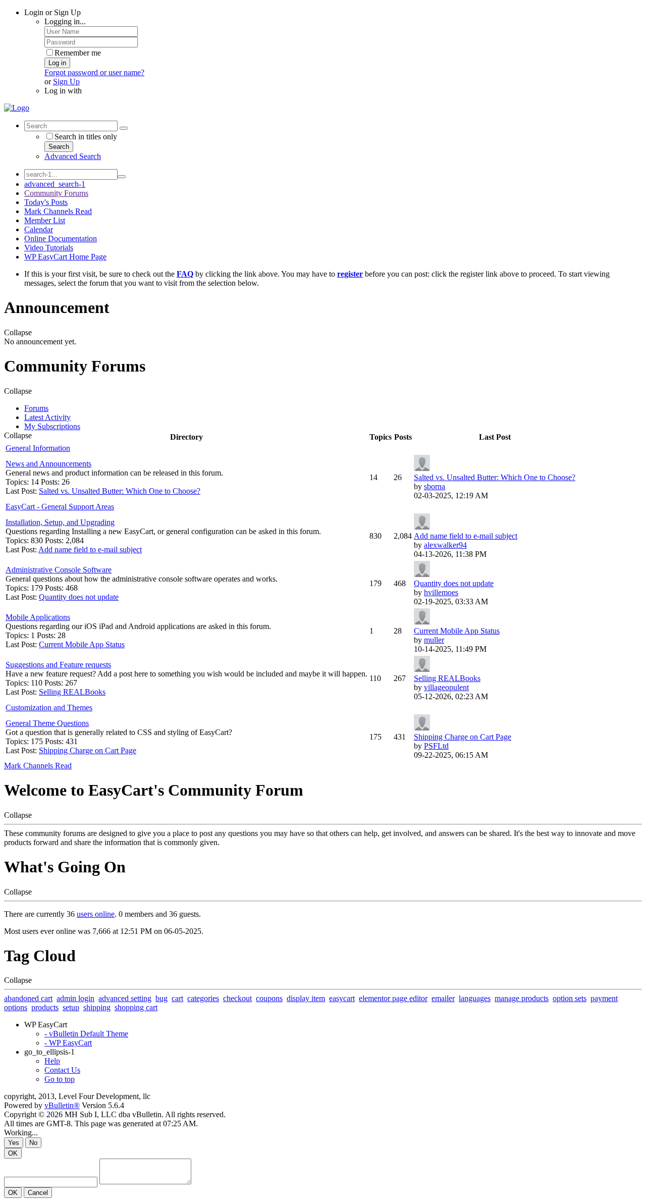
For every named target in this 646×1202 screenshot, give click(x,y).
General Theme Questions (47, 723)
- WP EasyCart (68, 1042)
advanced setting (124, 998)
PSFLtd (436, 746)
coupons (269, 998)
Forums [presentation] (36, 408)
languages (475, 998)
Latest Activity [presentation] (47, 417)
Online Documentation (60, 238)
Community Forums (56, 193)
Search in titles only (86, 136)
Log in (57, 63)
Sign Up (66, 81)
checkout (237, 998)
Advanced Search (72, 156)
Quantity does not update (79, 597)
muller (434, 640)
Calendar (38, 229)
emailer (443, 998)
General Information (38, 448)
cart (177, 998)
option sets (569, 998)
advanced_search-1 (54, 184)
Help (52, 1061)
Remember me (78, 52)
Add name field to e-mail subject (90, 549)
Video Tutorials (48, 247)
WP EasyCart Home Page (65, 256)
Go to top (59, 1079)
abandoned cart (28, 998)
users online (96, 914)
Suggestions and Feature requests (58, 664)
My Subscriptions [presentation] (52, 426)
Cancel (38, 1192)
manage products (522, 998)
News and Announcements (48, 463)
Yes (13, 1142)
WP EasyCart (45, 1024)
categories (203, 998)
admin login (75, 998)
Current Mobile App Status (82, 644)
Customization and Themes (49, 707)
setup (71, 1007)
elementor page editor (393, 998)
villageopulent (446, 687)
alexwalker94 (445, 545)
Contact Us (62, 1070)
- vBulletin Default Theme (86, 1033)
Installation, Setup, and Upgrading (60, 522)
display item (306, 998)
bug (161, 998)
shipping (97, 1007)
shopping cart (136, 1007)
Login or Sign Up (52, 12)
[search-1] (122, 176)
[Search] (124, 128)
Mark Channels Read (58, 211)
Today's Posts (46, 202)
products (45, 1007)
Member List (44, 220)
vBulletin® (62, 1105)
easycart (342, 998)
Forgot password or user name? (94, 72)
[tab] (333, 408)
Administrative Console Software (59, 569)
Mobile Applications (38, 617)
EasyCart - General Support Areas (60, 506)
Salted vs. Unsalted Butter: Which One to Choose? (119, 491)
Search (58, 146)
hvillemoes (441, 592)
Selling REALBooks (72, 692)
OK (13, 1153)
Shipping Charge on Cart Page (87, 750)
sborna (434, 486)
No (33, 1142)
